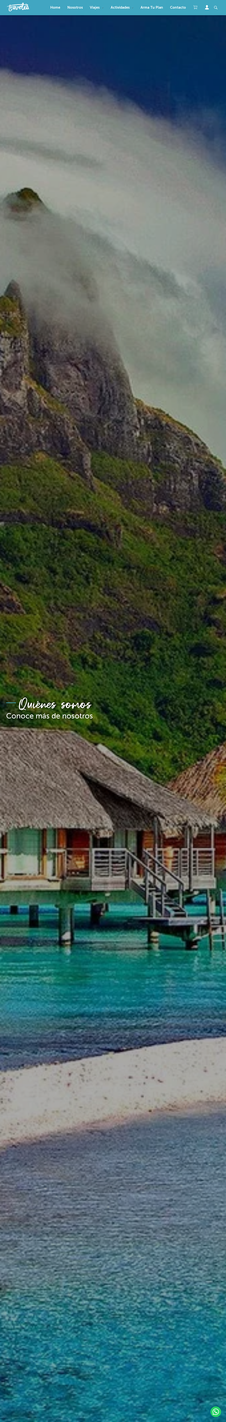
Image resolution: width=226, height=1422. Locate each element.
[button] (215, 1411)
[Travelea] (23, 7)
